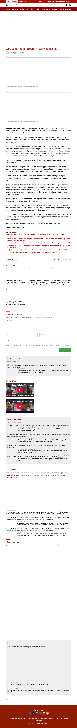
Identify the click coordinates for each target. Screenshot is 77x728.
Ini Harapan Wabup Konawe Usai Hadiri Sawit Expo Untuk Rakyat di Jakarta (31, 252)
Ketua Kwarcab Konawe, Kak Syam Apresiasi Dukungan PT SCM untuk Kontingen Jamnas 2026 (38, 243)
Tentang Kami (12, 718)
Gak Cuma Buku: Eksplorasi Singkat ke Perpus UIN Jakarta (31, 684)
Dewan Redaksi (24, 718)
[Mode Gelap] (67, 5)
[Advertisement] (38, 25)
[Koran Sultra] (14, 5)
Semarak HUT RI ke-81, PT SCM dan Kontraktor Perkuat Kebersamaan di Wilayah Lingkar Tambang (36, 235)
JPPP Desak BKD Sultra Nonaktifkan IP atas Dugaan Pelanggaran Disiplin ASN (42, 459)
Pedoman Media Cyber (50, 718)
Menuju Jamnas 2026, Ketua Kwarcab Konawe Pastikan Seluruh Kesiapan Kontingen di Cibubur (38, 250)
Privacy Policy (64, 718)
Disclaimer (38, 721)
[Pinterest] (36, 713)
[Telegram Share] (66, 259)
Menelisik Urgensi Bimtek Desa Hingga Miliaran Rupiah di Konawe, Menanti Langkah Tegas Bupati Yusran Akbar (43, 371)
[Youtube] (43, 713)
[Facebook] (30, 713)
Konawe (18, 46)
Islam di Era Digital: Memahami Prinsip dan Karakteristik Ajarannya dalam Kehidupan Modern (40, 691)
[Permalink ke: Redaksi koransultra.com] (7, 53)
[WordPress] (40, 713)
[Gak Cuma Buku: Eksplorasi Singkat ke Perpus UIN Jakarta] (38, 663)
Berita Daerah (10, 46)
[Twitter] (33, 713)
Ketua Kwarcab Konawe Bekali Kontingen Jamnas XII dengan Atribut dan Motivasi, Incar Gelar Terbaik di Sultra (38, 246)
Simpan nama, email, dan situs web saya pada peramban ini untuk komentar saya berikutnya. (38, 345)
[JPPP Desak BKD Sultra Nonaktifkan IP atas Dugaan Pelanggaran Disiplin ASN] (32, 456)
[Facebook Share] (54, 259)
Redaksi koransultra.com (17, 52)
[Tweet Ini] (58, 259)
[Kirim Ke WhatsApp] (69, 259)
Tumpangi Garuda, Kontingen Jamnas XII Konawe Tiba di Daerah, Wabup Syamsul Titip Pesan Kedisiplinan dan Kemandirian (38, 239)
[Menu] (7, 5)
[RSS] (47, 713)
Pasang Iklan (36, 718)
